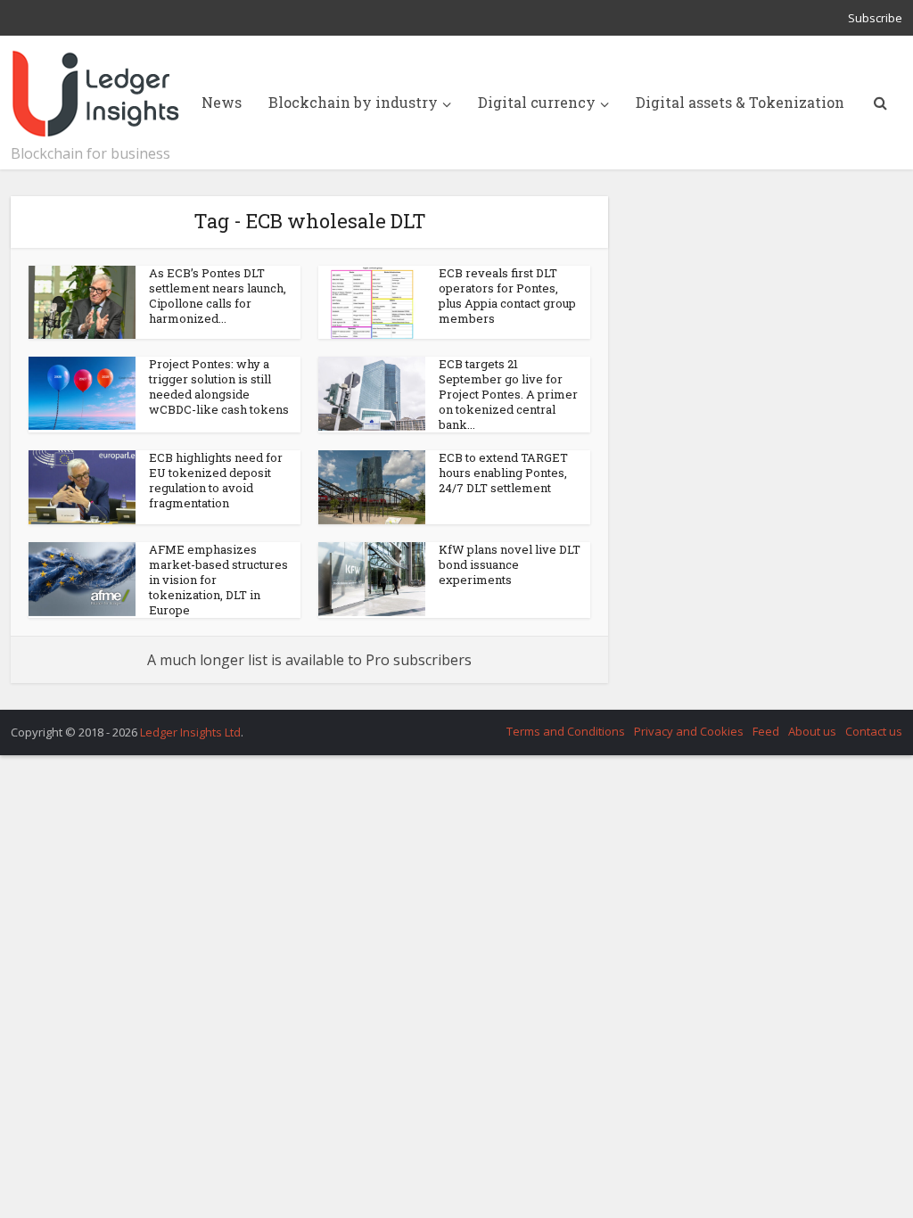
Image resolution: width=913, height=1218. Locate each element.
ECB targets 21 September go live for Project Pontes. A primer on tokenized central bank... (508, 394)
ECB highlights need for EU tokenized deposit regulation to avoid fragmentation (216, 480)
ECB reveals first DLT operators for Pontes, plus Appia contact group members (507, 295)
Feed (766, 731)
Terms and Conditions (565, 731)
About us (812, 731)
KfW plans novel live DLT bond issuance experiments (509, 564)
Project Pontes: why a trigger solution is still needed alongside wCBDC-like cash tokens (219, 386)
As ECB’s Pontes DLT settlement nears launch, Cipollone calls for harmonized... (217, 295)
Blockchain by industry (353, 102)
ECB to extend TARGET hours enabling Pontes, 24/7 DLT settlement (503, 472)
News (222, 102)
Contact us (873, 731)
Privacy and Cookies (689, 731)
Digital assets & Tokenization (740, 102)
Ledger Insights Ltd (190, 732)
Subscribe (875, 18)
